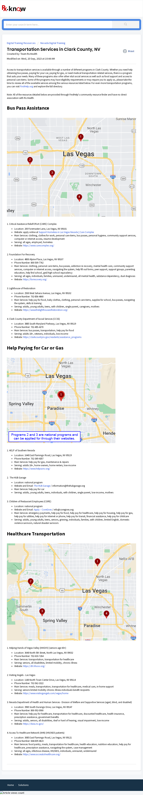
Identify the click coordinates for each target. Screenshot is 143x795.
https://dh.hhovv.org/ (34, 666)
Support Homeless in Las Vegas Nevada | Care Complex (66, 232)
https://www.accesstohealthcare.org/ (42, 754)
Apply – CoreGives (43, 509)
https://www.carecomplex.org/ (38, 245)
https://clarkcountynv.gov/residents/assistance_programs (52, 337)
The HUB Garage (42, 485)
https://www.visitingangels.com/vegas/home (45, 693)
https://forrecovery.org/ (35, 279)
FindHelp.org (26, 86)
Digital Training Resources (21, 43)
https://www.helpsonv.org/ (36, 468)
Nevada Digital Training (52, 43)
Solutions (23, 785)
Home (10, 785)
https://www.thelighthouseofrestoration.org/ (45, 310)
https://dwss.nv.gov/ (33, 723)
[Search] (125, 24)
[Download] (65, 407)
